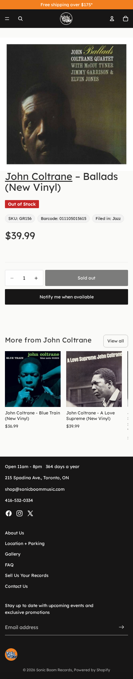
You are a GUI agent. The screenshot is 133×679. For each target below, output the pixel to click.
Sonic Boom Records (54, 670)
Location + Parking (25, 543)
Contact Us (16, 586)
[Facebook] (8, 513)
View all (115, 341)
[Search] (20, 18)
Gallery (12, 554)
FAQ (9, 565)
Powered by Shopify (92, 670)
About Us (14, 533)
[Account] (112, 18)
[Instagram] (19, 513)
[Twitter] (30, 513)
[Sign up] (121, 627)
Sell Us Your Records (27, 575)
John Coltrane (38, 176)
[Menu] (7, 18)
